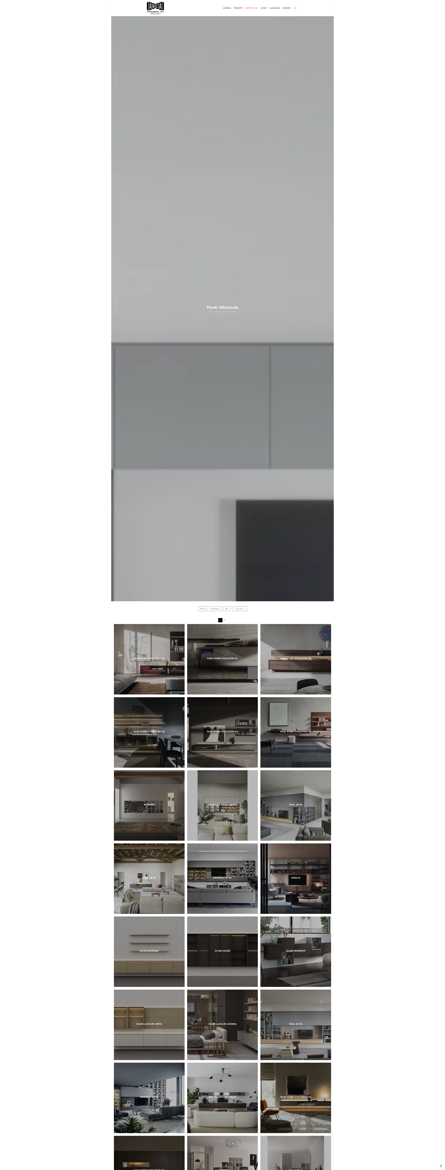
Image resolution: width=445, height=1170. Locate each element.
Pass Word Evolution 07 (222, 658)
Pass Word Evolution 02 (295, 731)
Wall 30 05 (149, 877)
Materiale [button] (215, 608)
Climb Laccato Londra (222, 1024)
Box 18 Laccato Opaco (222, 1097)
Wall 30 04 (296, 1024)
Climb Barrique (149, 951)
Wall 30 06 (295, 804)
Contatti (287, 8)
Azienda (227, 8)
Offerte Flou (251, 8)
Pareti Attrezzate (231, 312)
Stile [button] (226, 608)
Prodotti (238, 8)
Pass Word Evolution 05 (149, 731)
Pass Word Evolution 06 (295, 658)
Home (210, 312)
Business (149, 804)
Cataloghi (275, 8)
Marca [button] (202, 608)
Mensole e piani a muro (222, 804)
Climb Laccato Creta (149, 1024)
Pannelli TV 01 (149, 1097)
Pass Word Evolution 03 (295, 1097)
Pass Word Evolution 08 (149, 658)
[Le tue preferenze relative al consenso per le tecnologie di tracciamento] (441, 1166)
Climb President (296, 951)
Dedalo (295, 877)
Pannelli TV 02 (222, 877)
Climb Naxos (222, 951)
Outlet (264, 8)
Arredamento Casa (219, 312)
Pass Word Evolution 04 (222, 731)
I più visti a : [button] (240, 608)
